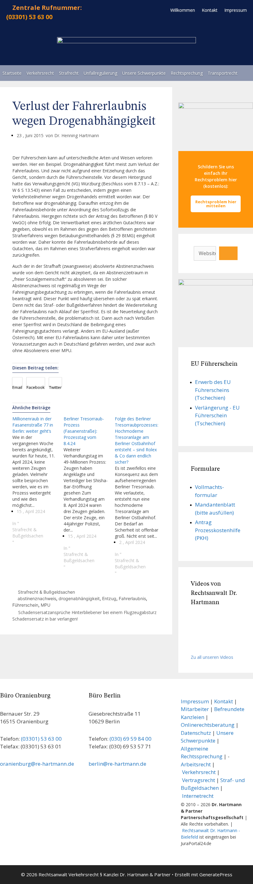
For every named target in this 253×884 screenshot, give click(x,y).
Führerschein (25, 605)
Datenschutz (196, 732)
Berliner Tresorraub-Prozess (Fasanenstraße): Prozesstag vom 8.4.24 (84, 431)
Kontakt (223, 701)
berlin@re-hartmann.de (117, 763)
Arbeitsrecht (196, 764)
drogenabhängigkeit (79, 598)
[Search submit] (228, 253)
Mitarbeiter (195, 709)
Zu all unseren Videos (212, 657)
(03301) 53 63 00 (29, 17)
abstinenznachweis (37, 598)
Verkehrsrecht (199, 772)
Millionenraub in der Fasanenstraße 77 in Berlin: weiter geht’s (32, 425)
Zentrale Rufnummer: (47, 7)
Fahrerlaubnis (132, 598)
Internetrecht (198, 795)
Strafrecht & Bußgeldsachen (27, 533)
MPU (45, 605)
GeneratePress (215, 874)
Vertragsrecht (198, 780)
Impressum (195, 701)
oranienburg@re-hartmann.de (37, 763)
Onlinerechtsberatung (207, 724)
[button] (17, 382)
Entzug (109, 598)
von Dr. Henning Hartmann (72, 135)
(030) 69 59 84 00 (130, 738)
